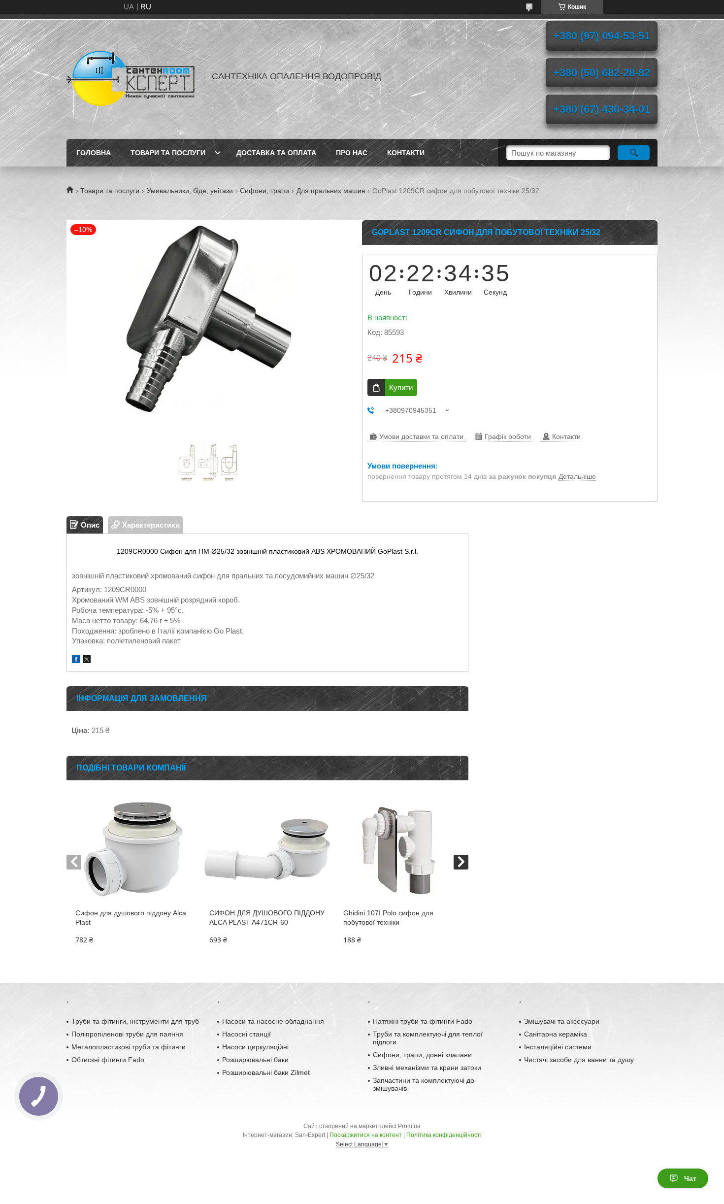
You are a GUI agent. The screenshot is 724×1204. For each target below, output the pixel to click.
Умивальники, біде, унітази (190, 191)
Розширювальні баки (255, 1060)
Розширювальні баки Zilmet (266, 1072)
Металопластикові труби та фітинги (128, 1047)
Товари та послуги (168, 153)
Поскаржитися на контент (365, 1135)
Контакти (406, 153)
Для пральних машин (330, 191)
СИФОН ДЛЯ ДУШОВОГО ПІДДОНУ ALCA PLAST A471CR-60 (267, 917)
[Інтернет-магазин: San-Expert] (130, 76)
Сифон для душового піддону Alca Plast (130, 917)
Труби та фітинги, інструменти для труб (135, 1021)
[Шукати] (634, 152)
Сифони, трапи (264, 191)
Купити (401, 387)
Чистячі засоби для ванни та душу (579, 1060)
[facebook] (76, 660)
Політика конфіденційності (444, 1135)
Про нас (351, 153)
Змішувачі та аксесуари (561, 1021)
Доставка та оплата (276, 153)
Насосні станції (246, 1034)
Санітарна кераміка (555, 1034)
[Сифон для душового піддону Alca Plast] (133, 849)
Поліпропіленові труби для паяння (127, 1034)
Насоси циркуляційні (255, 1047)
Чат (690, 1178)
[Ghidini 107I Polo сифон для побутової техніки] (401, 849)
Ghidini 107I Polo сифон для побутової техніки (388, 917)
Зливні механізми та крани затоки (427, 1067)
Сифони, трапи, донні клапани (422, 1055)
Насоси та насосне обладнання (273, 1021)
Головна (93, 153)
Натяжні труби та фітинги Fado (422, 1021)
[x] (87, 660)
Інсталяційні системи (558, 1047)
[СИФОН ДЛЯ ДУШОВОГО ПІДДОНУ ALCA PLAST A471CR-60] (267, 849)
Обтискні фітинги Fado (107, 1060)
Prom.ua (409, 1126)
